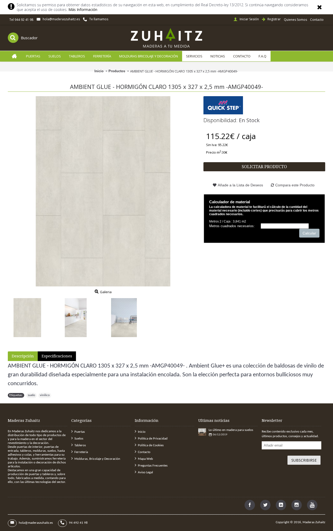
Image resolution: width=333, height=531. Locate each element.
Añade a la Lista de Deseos (240, 185)
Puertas (79, 432)
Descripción (23, 356)
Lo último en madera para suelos (231, 430)
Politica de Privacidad (153, 438)
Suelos (78, 438)
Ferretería (81, 452)
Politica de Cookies (151, 445)
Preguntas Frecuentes (153, 465)
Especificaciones (57, 356)
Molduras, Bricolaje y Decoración (97, 459)
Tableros (80, 445)
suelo (31, 395)
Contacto (144, 452)
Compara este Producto (295, 185)
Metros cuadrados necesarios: (232, 226)
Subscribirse (304, 460)
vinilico (45, 395)
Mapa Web (145, 459)
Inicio (141, 432)
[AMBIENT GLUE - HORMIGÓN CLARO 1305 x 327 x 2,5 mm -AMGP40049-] (103, 191)
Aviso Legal (145, 472)
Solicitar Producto (264, 166)
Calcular (309, 233)
